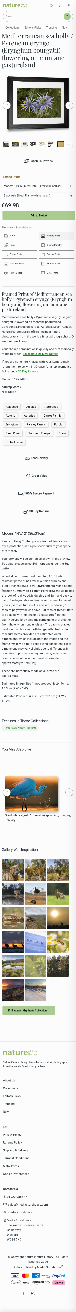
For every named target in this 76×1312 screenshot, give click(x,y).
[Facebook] (24, 1295)
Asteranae (51, 406)
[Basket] (60, 5)
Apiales (31, 406)
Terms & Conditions (16, 1158)
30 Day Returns (28, 371)
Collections (12, 27)
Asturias (29, 415)
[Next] (69, 105)
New (65, 27)
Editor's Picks (32, 27)
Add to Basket (39, 215)
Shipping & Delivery (15, 1150)
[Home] (15, 5)
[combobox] (34, 16)
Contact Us (10, 1189)
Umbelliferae (14, 442)
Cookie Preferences (16, 1174)
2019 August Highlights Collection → (29, 1010)
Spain (62, 433)
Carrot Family (52, 415)
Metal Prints (11, 1166)
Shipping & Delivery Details (40, 354)
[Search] (67, 16)
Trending (51, 27)
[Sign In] (69, 5)
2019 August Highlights (24, 727)
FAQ (5, 1127)
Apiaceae (12, 406)
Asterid (10, 415)
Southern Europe (39, 433)
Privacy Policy (12, 1134)
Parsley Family (36, 424)
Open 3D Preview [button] (41, 161)
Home (7, 727)
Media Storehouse (49, 1267)
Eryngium (12, 424)
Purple (58, 424)
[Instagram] (33, 1295)
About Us (9, 1080)
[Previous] (7, 105)
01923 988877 (17, 1196)
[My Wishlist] (51, 5)
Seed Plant (13, 433)
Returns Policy (12, 1142)
